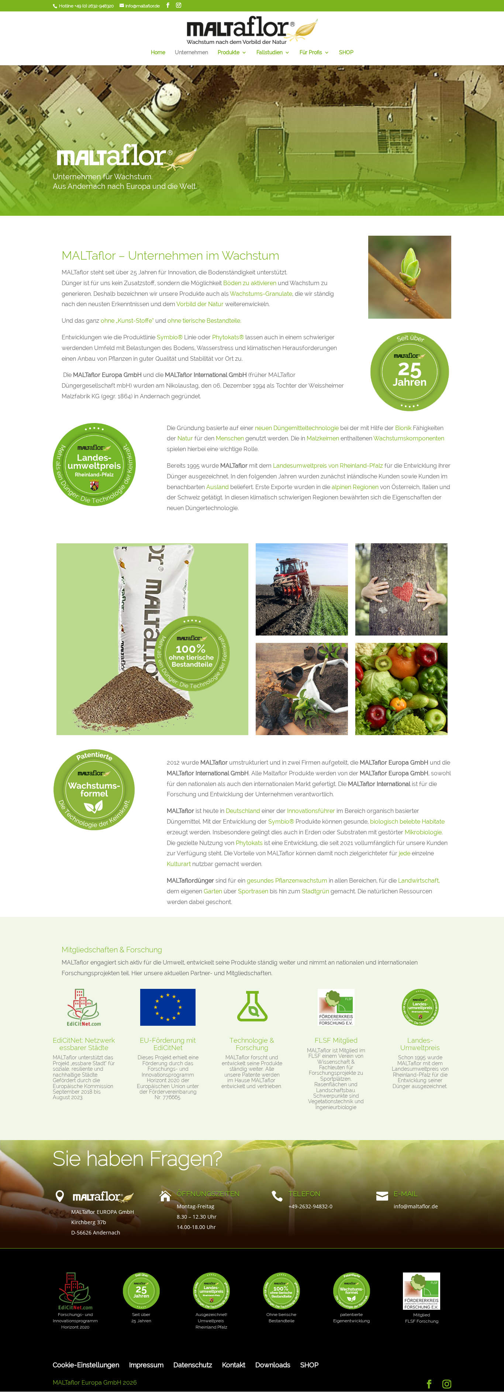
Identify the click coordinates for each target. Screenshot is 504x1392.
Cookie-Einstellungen (86, 1365)
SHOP (346, 52)
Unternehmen (191, 52)
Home (158, 52)
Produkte (228, 52)
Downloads (272, 1365)
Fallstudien (269, 52)
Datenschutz (192, 1365)
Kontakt (233, 1365)
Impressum (146, 1365)
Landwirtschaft (418, 880)
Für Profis (311, 52)
